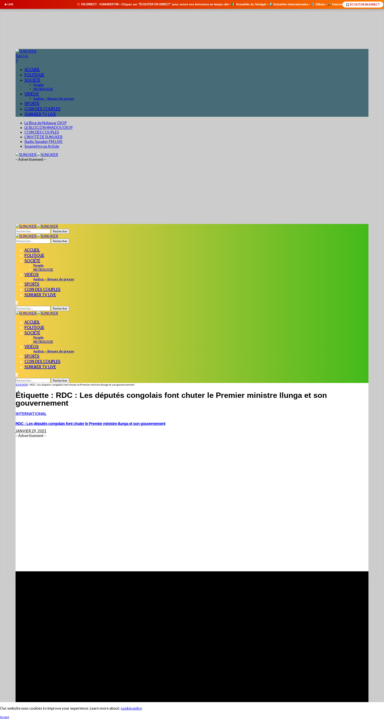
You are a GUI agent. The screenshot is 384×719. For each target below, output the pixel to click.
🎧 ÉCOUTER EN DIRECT (362, 4)
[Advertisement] (149, 504)
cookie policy (131, 708)
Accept (4, 717)
